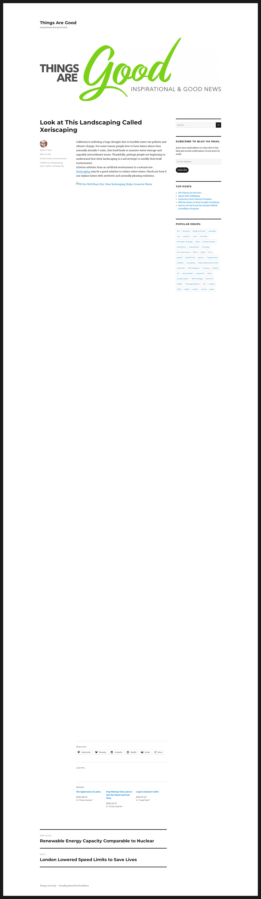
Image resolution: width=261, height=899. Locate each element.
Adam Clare (46, 150)
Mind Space (194, 268)
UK (204, 284)
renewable (187, 273)
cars (195, 236)
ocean (216, 268)
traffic (179, 284)
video (186, 289)
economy (181, 247)
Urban (212, 284)
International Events (208, 262)
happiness (212, 257)
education (194, 247)
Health (180, 262)
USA (179, 289)
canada (212, 231)
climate (203, 236)
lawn (42, 166)
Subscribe (182, 170)
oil (178, 273)
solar (209, 273)
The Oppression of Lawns (88, 792)
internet (181, 268)
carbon (186, 236)
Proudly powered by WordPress (74, 885)
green (201, 257)
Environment (60, 158)
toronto (209, 278)
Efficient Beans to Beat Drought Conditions (199, 202)
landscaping (56, 162)
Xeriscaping (83, 171)
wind (203, 289)
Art (178, 231)
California (44, 162)
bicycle (186, 231)
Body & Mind (199, 231)
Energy (205, 247)
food (203, 252)
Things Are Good (58, 22)
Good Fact (190, 257)
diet (198, 241)
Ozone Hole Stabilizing (189, 196)
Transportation (192, 284)
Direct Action (46, 158)
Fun (210, 252)
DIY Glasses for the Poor (189, 193)
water (48, 166)
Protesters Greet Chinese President (195, 199)
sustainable (182, 278)
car (178, 236)
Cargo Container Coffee (147, 792)
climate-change (185, 241)
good (179, 257)
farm (195, 252)
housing (191, 262)
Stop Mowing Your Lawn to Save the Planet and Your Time (119, 795)
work (211, 289)
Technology (197, 278)
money (206, 268)
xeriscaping (58, 166)
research (200, 273)
